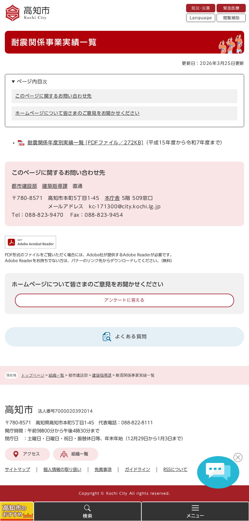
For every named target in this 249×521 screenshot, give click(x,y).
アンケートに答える (124, 300)
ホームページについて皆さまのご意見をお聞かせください (77, 113)
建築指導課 (102, 375)
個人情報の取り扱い (62, 469)
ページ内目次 (32, 81)
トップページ (32, 375)
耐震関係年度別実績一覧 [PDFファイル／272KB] (85, 142)
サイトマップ (17, 469)
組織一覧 (56, 375)
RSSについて (175, 469)
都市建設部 (24, 186)
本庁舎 (112, 198)
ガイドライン (137, 469)
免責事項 (103, 469)
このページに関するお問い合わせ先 (53, 96)
